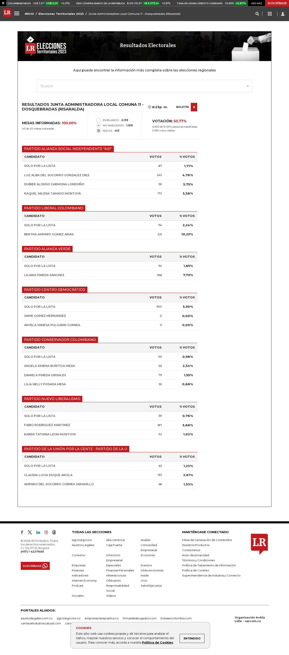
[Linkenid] (39, 533)
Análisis (145, 540)
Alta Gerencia (115, 540)
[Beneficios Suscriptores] (270, 14)
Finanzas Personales (120, 570)
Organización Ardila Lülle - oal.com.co (250, 619)
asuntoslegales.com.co (36, 618)
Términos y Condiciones (198, 560)
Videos (111, 595)
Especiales (113, 565)
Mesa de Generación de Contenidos (207, 540)
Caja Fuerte (114, 545)
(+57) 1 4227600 (32, 551)
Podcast (77, 585)
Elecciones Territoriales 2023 (61, 13)
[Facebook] (24, 533)
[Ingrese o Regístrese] (282, 14)
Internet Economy (84, 580)
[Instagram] (47, 533)
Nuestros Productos (195, 545)
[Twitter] (32, 533)
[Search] (257, 14)
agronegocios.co (68, 618)
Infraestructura (116, 575)
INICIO (29, 13)
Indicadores (80, 575)
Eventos (146, 565)
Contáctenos (191, 550)
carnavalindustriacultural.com (41, 623)
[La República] (7, 13)
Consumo (78, 555)
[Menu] (17, 13)
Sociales (78, 595)
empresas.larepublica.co (102, 618)
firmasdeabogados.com (139, 618)
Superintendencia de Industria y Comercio (211, 575)
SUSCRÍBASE (277, 3)
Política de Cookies (157, 642)
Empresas (78, 565)
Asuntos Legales (83, 545)
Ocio (144, 580)
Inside (145, 575)
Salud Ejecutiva (151, 585)
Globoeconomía (152, 570)
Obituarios (113, 580)
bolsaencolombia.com (176, 618)
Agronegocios (82, 540)
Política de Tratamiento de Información (209, 565)
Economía (148, 555)
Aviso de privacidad (195, 555)
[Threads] (56, 533)
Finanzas (78, 570)
